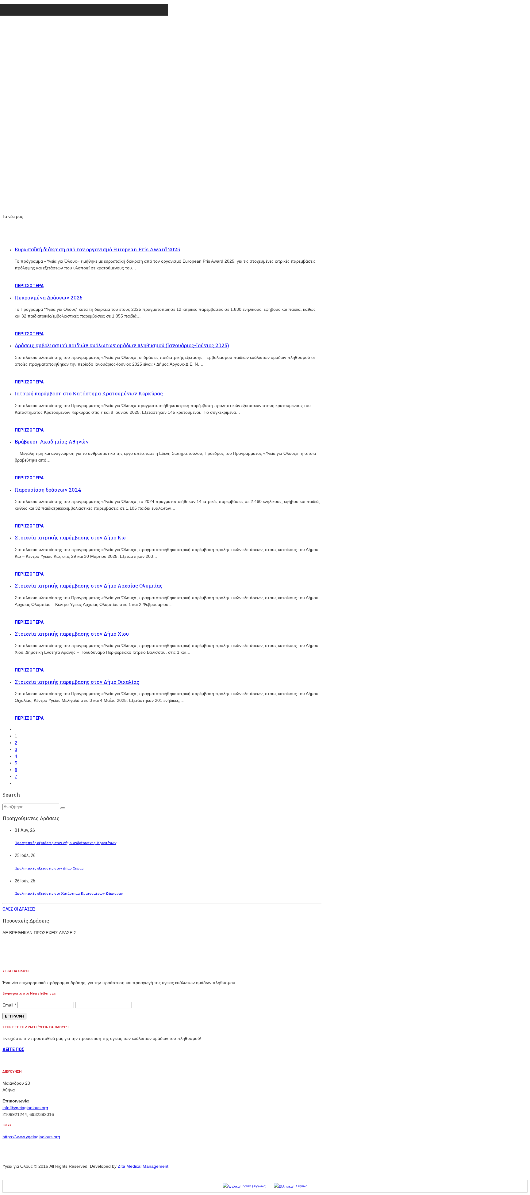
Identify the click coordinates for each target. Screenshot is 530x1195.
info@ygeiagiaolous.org (25, 1107)
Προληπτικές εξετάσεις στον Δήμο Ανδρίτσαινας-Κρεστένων (65, 842)
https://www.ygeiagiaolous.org (31, 1136)
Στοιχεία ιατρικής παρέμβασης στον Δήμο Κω (70, 537)
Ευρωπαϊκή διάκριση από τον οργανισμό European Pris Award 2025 (97, 249)
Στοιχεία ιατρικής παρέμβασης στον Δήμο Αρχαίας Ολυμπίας (89, 585)
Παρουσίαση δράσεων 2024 (48, 489)
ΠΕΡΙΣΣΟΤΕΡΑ (29, 285)
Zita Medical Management (143, 1166)
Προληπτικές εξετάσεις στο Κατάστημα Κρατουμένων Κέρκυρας (69, 893)
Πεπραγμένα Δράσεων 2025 (49, 297)
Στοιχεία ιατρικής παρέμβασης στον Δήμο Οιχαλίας (77, 682)
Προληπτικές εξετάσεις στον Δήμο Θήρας (49, 868)
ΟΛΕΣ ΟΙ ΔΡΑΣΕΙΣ (19, 909)
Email (9, 1005)
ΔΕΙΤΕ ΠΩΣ (13, 1049)
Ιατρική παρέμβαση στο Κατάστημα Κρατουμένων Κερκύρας (89, 393)
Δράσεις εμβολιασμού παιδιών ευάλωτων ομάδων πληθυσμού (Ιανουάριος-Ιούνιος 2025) (122, 345)
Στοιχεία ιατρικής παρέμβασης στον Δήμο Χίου (72, 633)
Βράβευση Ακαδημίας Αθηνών (52, 441)
